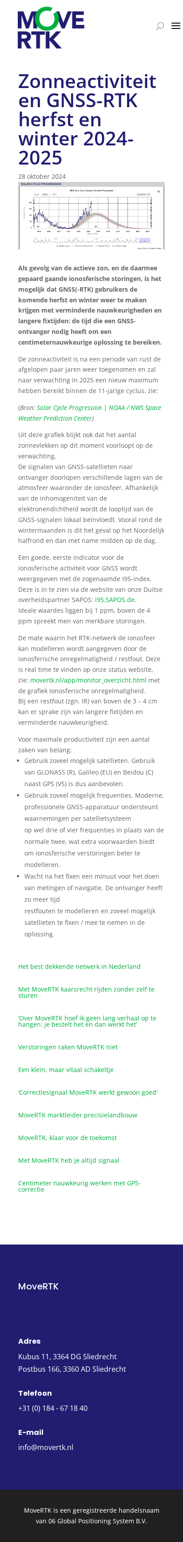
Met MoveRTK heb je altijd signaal (68, 1160)
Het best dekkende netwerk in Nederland (79, 966)
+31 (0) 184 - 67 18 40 (53, 1408)
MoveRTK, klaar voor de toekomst (67, 1137)
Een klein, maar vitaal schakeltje (66, 1069)
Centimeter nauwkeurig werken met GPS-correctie (79, 1186)
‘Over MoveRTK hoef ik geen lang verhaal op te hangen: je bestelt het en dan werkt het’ (87, 1021)
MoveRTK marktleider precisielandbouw (77, 1115)
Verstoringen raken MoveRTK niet (68, 1047)
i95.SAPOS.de (115, 599)
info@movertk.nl (45, 1447)
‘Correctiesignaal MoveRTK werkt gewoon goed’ (87, 1092)
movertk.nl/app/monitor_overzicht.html (88, 680)
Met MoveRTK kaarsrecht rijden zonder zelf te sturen (86, 992)
